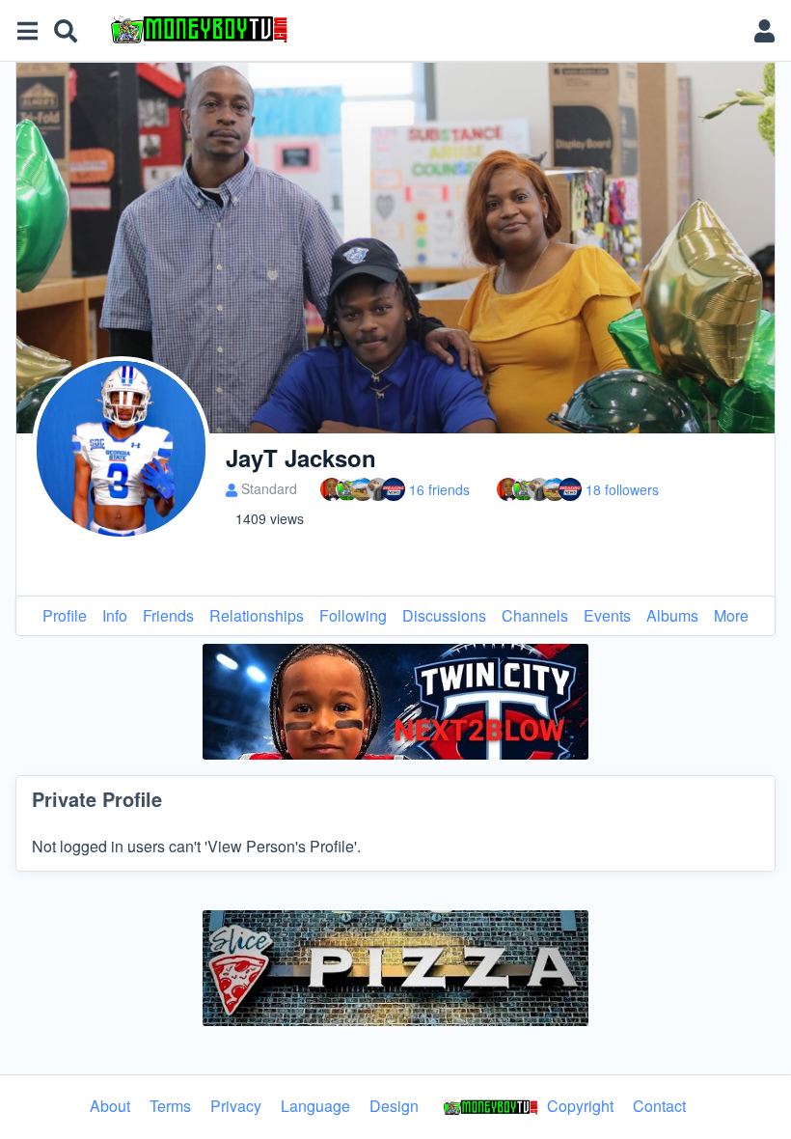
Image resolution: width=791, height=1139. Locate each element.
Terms (170, 1106)
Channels (535, 615)
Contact (659, 1106)
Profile (64, 615)
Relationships (256, 615)
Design (394, 1106)
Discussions (444, 615)
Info (114, 615)
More (731, 615)
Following (353, 615)
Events (607, 615)
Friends (168, 615)
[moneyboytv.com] (418, 31)
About (110, 1106)
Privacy (235, 1106)
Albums (672, 615)
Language (315, 1106)
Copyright (578, 1106)
